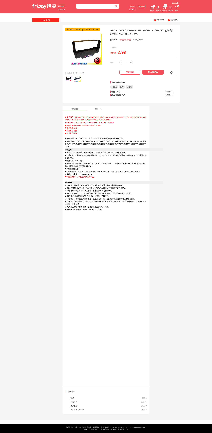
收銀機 (129, 87)
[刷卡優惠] (159, 20)
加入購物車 (153, 72)
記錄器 (114, 87)
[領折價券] (173, 20)
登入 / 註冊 (176, 3)
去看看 (168, 92)
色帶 (122, 87)
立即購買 (130, 72)
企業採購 (132, 6)
